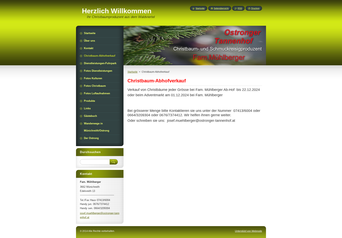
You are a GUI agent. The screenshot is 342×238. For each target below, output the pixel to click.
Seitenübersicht (221, 8)
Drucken (255, 8)
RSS (240, 8)
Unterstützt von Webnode (248, 231)
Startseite (132, 72)
